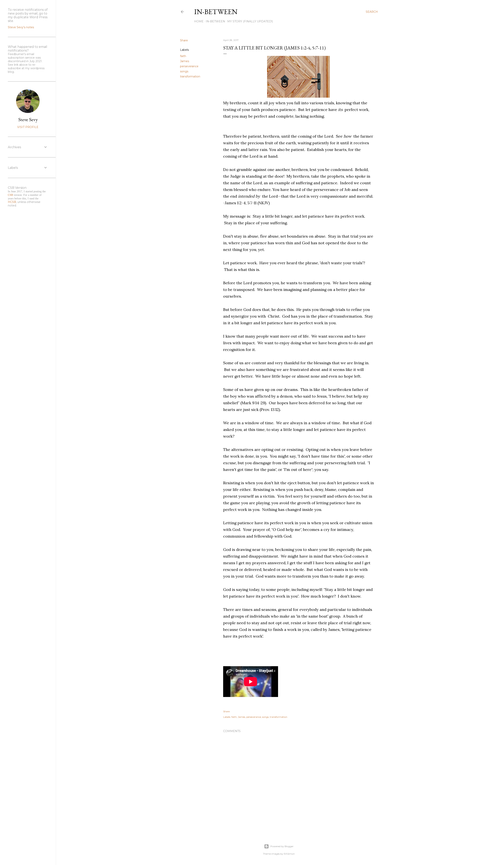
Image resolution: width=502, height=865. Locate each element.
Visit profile (27, 127)
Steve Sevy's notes (21, 27)
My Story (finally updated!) (250, 21)
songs (184, 71)
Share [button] (184, 40)
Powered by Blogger (282, 846)
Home (199, 21)
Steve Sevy (28, 119)
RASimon (289, 853)
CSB (10, 195)
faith (183, 56)
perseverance (189, 66)
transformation (190, 76)
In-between (215, 11)
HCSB (12, 202)
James (184, 61)
